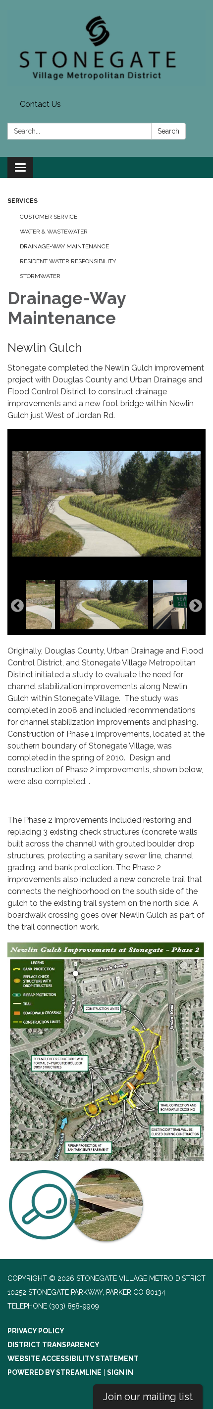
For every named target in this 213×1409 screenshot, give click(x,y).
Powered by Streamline (54, 1372)
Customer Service (48, 216)
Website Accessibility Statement (73, 1358)
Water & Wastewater (54, 231)
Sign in (120, 1372)
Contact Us (40, 104)
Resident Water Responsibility (68, 261)
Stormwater (40, 276)
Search (168, 131)
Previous (17, 606)
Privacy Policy (35, 1331)
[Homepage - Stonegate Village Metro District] (106, 48)
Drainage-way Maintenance (64, 246)
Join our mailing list (148, 1397)
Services (22, 200)
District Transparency (53, 1345)
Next (195, 606)
